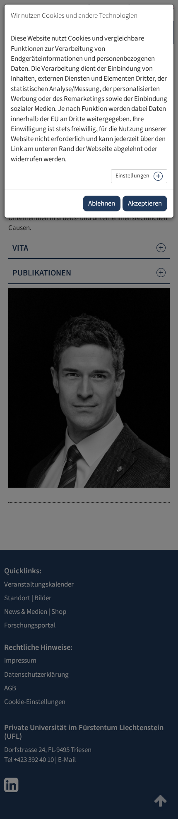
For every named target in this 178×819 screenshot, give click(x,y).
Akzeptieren (145, 203)
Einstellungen (132, 176)
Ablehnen (101, 203)
